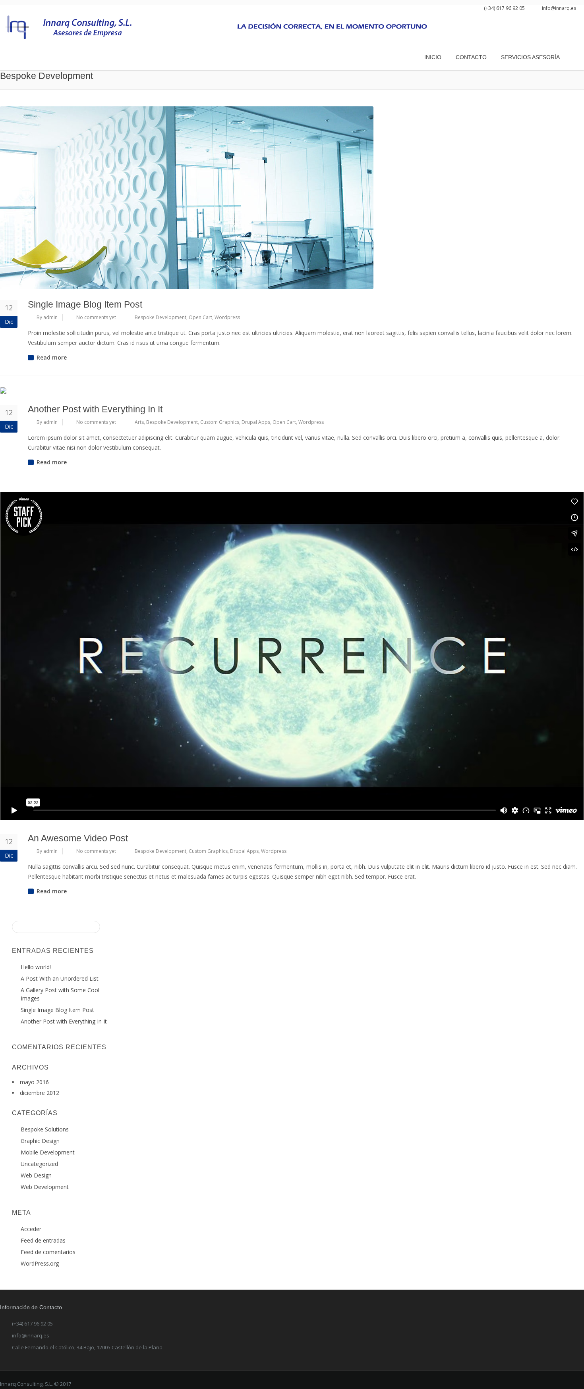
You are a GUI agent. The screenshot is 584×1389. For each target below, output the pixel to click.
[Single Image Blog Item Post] (292, 197)
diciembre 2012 (39, 1093)
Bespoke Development (160, 317)
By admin (47, 317)
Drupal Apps (256, 422)
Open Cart (200, 317)
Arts (139, 422)
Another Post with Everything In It (95, 409)
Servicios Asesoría (530, 57)
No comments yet (96, 317)
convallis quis (485, 437)
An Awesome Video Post (78, 838)
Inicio (432, 57)
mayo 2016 (34, 1082)
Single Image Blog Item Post (85, 304)
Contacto (471, 57)
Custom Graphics (219, 422)
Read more (52, 357)
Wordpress (227, 317)
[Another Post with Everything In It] (292, 390)
